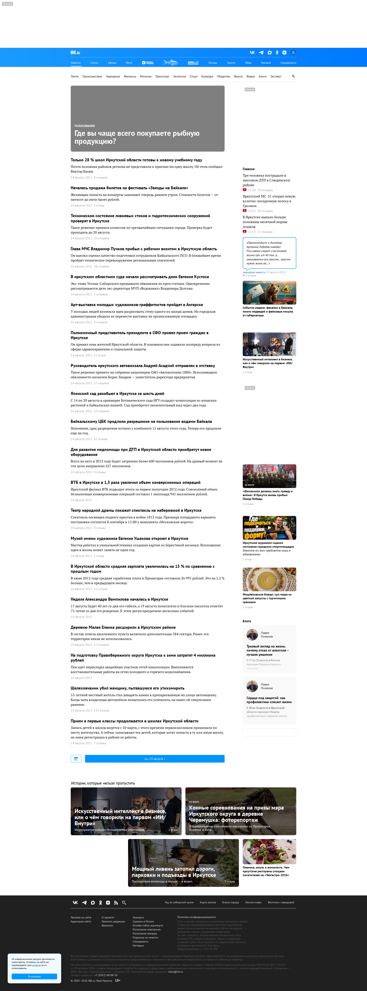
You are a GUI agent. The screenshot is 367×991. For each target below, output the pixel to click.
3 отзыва (230, 881)
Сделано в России (143, 921)
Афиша (112, 62)
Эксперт (275, 76)
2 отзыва (248, 607)
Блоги (263, 76)
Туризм (231, 62)
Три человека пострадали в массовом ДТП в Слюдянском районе (266, 180)
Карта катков (208, 902)
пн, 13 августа (154, 759)
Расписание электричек (147, 929)
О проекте (108, 917)
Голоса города (230, 902)
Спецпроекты (288, 62)
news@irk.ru (175, 971)
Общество (223, 76)
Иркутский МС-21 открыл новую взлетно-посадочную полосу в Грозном (269, 201)
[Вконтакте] (252, 52)
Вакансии (107, 925)
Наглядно (138, 945)
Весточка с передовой (281, 902)
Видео (251, 76)
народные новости (254, 272)
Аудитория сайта (81, 921)
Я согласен (34, 976)
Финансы (130, 76)
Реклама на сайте (81, 917)
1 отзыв (247, 372)
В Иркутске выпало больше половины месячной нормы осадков (265, 222)
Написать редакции (113, 921)
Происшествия (92, 76)
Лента (75, 76)
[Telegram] (261, 52)
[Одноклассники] (277, 52)
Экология (179, 76)
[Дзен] (284, 52)
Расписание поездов (145, 933)
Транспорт (162, 76)
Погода (213, 62)
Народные (113, 76)
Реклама (266, 62)
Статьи (94, 62)
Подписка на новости (145, 937)
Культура (207, 76)
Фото (129, 62)
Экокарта (138, 917)
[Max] (270, 52)
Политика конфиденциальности (196, 917)
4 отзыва (248, 504)
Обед (248, 62)
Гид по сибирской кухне (179, 902)
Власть (238, 76)
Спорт (194, 76)
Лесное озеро (253, 902)
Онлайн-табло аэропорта (148, 925)
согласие (36, 965)
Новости (76, 62)
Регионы (146, 76)
